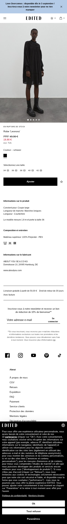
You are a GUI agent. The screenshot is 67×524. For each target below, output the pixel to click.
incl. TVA (7, 143)
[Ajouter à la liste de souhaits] (62, 182)
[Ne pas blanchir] (10, 243)
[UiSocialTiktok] (59, 355)
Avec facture (9, 295)
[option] (5, 156)
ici (54, 340)
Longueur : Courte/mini (14, 214)
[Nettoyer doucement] (24, 243)
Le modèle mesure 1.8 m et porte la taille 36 (23, 220)
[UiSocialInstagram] (20, 355)
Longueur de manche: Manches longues (22, 211)
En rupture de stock (14, 127)
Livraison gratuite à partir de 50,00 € (20, 291)
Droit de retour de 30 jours (51, 291)
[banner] (33, 6)
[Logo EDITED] (33, 18)
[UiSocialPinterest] (46, 355)
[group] (33, 321)
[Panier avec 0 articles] (61, 18)
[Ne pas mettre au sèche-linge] (14, 243)
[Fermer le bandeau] (61, 7)
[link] (13, 370)
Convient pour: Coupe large (16, 208)
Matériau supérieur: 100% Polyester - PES (23, 237)
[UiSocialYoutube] (33, 355)
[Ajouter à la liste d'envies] (62, 129)
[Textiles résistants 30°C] (5, 243)
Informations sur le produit (16, 201)
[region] (33, 210)
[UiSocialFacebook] (7, 355)
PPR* (10, 136)
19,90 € (7, 139)
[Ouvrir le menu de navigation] (5, 18)
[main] (33, 236)
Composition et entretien (15, 230)
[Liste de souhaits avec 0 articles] (52, 18)
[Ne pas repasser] (19, 243)
